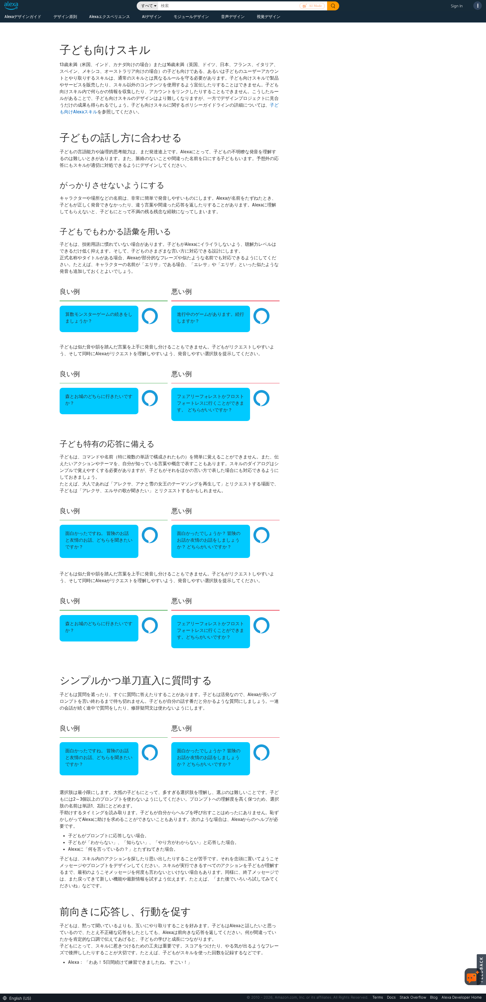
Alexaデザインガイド (22, 16)
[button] (18, 997)
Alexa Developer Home (462, 997)
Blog (434, 997)
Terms (378, 997)
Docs (392, 997)
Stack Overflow (413, 997)
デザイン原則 (65, 16)
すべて (147, 6)
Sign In (457, 5)
